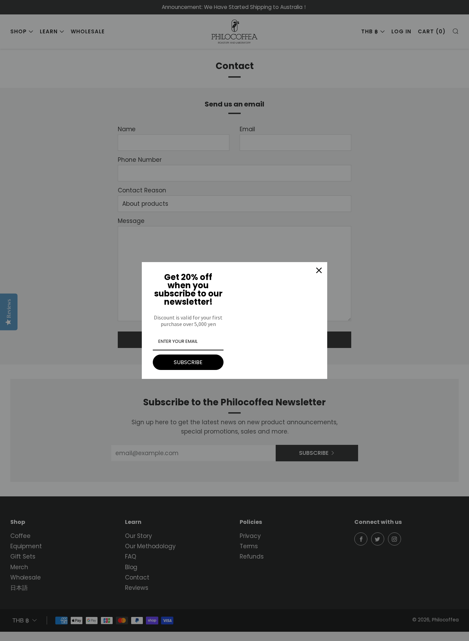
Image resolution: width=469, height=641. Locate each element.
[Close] (319, 270)
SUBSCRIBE (188, 362)
